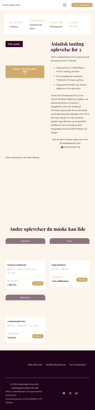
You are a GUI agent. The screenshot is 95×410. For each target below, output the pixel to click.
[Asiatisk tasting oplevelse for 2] (25, 42)
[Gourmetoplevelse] (25, 306)
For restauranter (77, 364)
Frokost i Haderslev (17, 264)
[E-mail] (76, 393)
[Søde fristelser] (69, 249)
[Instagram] (70, 393)
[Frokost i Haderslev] (25, 249)
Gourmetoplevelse (16, 321)
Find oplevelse (35, 364)
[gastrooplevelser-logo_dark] (11, 5)
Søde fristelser (59, 264)
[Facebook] (64, 393)
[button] (64, 5)
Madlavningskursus (56, 364)
